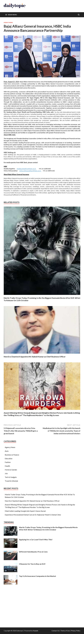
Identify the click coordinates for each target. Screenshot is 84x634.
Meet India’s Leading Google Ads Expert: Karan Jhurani (25, 511)
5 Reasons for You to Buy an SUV (32, 564)
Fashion (8, 462)
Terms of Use (65, 631)
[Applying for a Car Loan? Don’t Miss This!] (10, 540)
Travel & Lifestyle (11, 481)
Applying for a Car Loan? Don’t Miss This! (35, 539)
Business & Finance (12, 455)
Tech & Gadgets (11, 477)
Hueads (35, 631)
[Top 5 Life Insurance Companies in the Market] (10, 576)
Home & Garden (11, 470)
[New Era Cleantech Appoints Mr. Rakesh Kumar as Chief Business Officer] (42, 354)
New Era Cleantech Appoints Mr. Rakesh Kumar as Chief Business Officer (35, 356)
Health (7, 466)
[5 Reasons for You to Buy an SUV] (10, 564)
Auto (7, 451)
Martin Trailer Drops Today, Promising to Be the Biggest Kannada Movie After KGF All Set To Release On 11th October (48, 528)
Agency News (8, 22)
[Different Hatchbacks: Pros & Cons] (10, 552)
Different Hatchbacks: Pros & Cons (33, 552)
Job (6, 473)
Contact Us (55, 631)
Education (8, 458)
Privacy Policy (75, 631)
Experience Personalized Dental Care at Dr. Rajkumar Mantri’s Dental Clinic (33, 515)
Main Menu (12, 15)
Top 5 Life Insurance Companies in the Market (37, 576)
